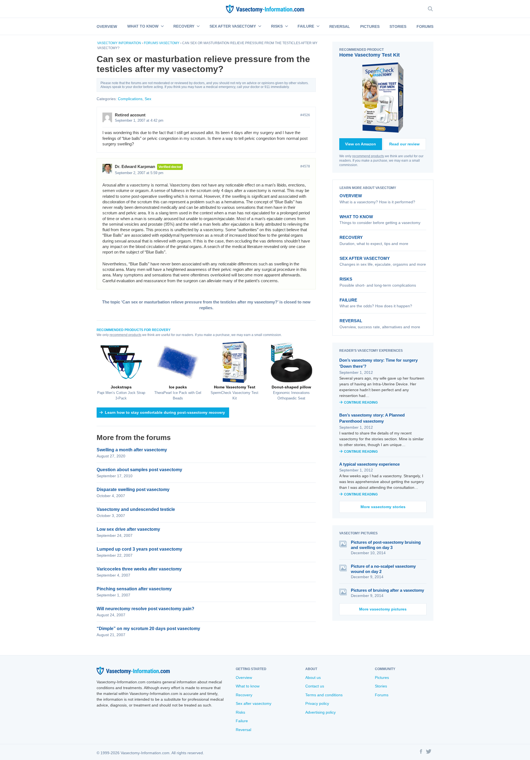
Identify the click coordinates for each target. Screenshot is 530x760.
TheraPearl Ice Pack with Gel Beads (177, 392)
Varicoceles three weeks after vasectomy (139, 569)
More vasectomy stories (383, 507)
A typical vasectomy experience (369, 464)
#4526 (305, 115)
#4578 (305, 166)
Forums (425, 26)
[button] (161, 26)
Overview (107, 26)
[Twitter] (428, 752)
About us (313, 677)
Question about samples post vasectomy (139, 469)
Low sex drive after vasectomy (128, 529)
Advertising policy (320, 712)
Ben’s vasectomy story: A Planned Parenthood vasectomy (372, 418)
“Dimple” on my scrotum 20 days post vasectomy (148, 628)
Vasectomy (169, 43)
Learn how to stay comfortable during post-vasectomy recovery (165, 412)
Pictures (370, 26)
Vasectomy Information (119, 43)
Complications (130, 99)
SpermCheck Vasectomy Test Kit (234, 392)
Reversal (339, 26)
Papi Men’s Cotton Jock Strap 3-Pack (121, 392)
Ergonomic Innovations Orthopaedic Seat (291, 392)
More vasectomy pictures (383, 609)
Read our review (404, 144)
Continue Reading (361, 402)
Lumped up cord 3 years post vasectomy (139, 549)
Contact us (314, 686)
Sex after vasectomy (233, 26)
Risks (277, 26)
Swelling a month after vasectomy (132, 449)
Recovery (183, 26)
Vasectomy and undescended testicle (136, 509)
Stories (397, 26)
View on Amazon (360, 144)
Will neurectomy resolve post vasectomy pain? (145, 608)
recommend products (125, 335)
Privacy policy (317, 703)
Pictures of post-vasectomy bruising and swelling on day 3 (386, 545)
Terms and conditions (324, 695)
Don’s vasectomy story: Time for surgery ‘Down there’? (378, 363)
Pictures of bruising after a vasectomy (387, 590)
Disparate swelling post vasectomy (133, 489)
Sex (148, 99)
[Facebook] (421, 752)
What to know (142, 26)
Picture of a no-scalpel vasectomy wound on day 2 (383, 569)
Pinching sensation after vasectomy (134, 588)
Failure (306, 26)
